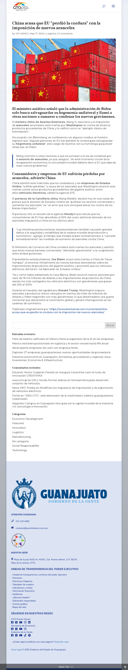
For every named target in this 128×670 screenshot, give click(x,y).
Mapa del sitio (19, 607)
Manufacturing (21, 436)
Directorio (17, 578)
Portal (16, 395)
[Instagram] (26, 622)
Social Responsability (25, 445)
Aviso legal (16, 649)
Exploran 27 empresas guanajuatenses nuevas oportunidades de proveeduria (61, 352)
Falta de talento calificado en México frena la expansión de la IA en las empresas (63, 338)
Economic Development (27, 418)
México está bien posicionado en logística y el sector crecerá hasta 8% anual (60, 343)
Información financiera (23, 591)
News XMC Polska (23, 387)
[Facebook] (13, 622)
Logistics (51, 33)
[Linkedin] (30, 622)
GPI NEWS (22, 33)
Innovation (19, 427)
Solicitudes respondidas (24, 600)
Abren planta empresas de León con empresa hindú (45, 347)
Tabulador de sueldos (23, 584)
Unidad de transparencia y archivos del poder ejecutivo (39, 574)
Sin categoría (20, 441)
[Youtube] (21, 622)
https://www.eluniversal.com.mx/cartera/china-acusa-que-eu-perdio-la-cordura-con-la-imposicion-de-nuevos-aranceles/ (60, 311)
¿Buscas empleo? (21, 597)
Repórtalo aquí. (61, 641)
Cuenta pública (19, 604)
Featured (18, 423)
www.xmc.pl (19, 380)
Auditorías (17, 594)
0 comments (65, 33)
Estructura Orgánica (22, 581)
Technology (19, 450)
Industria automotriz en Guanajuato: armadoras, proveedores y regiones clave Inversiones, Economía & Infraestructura (61, 358)
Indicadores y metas (22, 587)
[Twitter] (17, 622)
